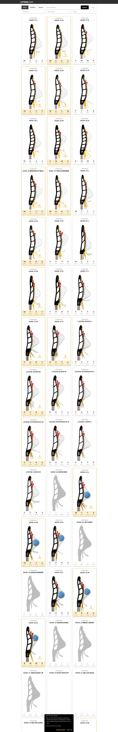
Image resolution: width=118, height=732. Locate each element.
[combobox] (33, 11)
